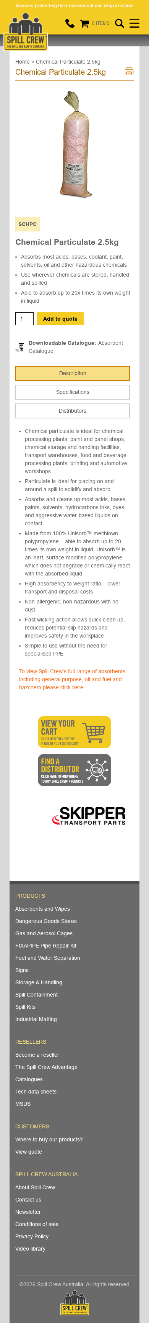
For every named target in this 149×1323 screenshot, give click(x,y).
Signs (22, 970)
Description (72, 373)
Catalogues (29, 1079)
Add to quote (60, 319)
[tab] (72, 373)
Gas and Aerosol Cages (44, 933)
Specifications (72, 392)
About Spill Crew (35, 1187)
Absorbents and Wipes (42, 909)
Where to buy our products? (49, 1139)
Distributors (72, 411)
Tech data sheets (36, 1092)
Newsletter (28, 1212)
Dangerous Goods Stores (46, 921)
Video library (30, 1249)
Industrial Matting (36, 1019)
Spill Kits (25, 1007)
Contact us (28, 1200)
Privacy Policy (32, 1236)
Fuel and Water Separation (47, 958)
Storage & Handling (38, 982)
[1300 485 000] (69, 23)
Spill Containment (36, 995)
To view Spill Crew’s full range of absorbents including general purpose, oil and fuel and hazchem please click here (72, 679)
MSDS (23, 1104)
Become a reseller (37, 1055)
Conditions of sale (36, 1224)
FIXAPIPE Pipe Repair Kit (45, 946)
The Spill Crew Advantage (46, 1067)
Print (129, 73)
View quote (28, 1152)
